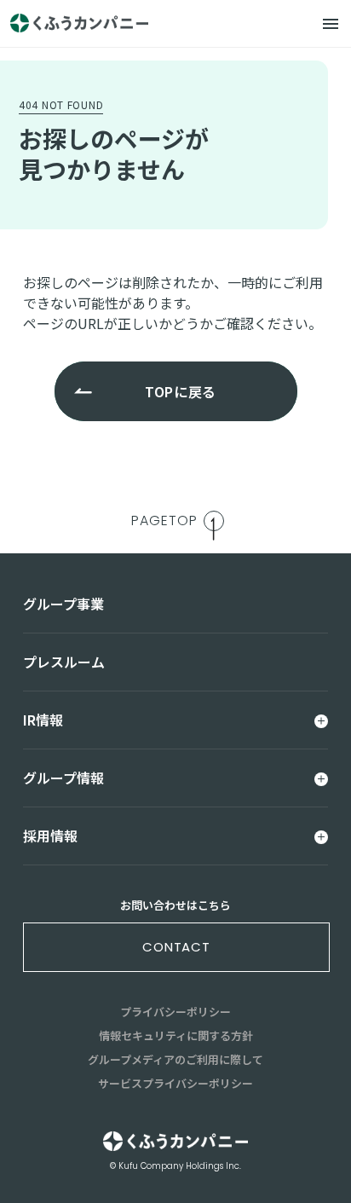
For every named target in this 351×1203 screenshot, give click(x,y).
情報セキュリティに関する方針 (176, 1035)
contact (176, 947)
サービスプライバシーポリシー (175, 1083)
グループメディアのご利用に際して (175, 1059)
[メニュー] (330, 24)
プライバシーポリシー (175, 1011)
